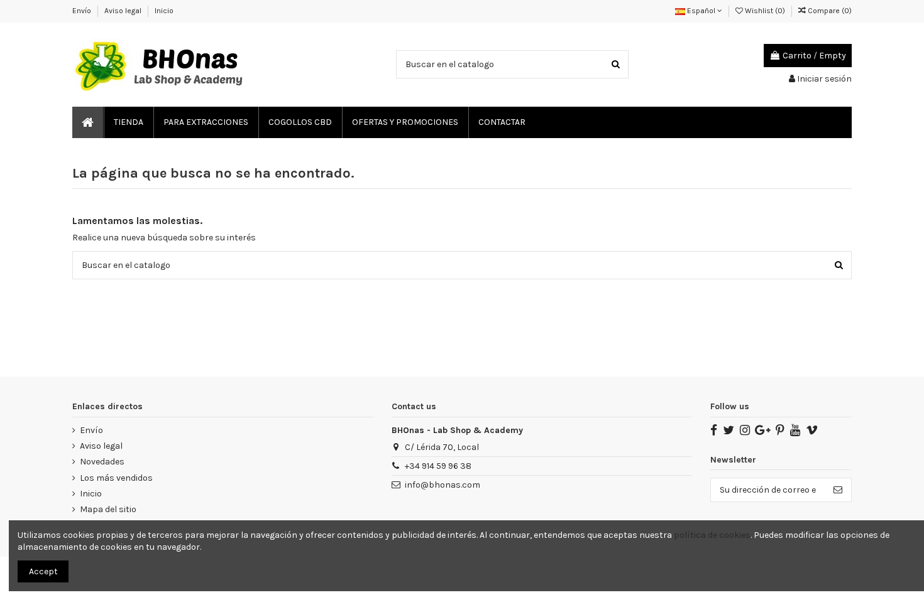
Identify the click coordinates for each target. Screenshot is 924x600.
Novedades (102, 461)
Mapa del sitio (108, 509)
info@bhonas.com (442, 484)
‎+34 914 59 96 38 (438, 466)
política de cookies (712, 535)
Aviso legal (123, 10)
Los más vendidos (116, 478)
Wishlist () (765, 10)
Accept (43, 571)
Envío (82, 10)
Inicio (164, 10)
